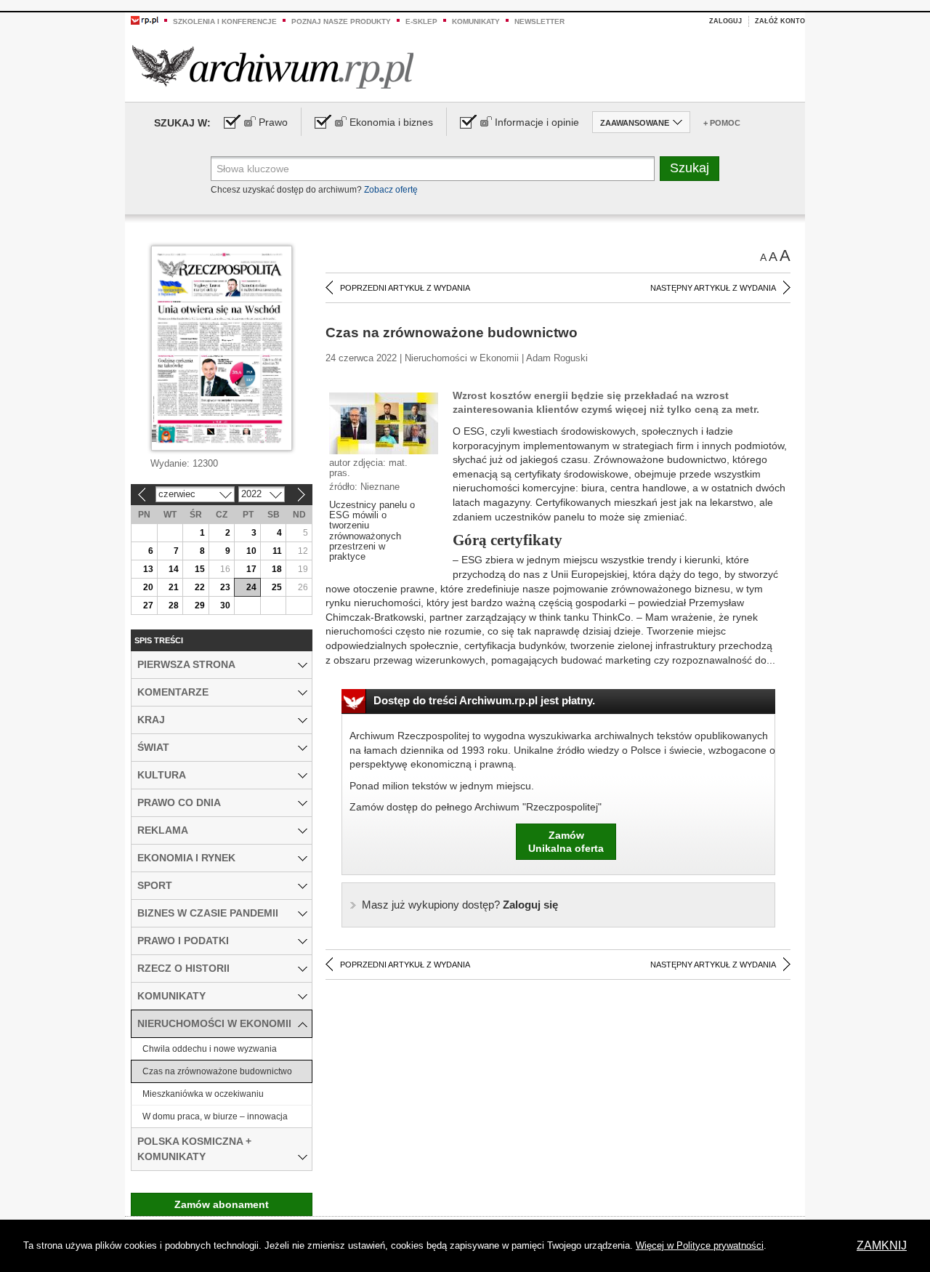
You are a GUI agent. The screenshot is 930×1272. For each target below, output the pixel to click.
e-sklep (421, 21)
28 (174, 605)
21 (174, 587)
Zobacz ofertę (391, 190)
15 (200, 569)
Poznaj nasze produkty (341, 21)
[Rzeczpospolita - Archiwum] (272, 67)
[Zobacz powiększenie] (383, 422)
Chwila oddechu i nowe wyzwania (209, 1049)
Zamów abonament (221, 1204)
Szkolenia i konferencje (225, 21)
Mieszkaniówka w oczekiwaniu (203, 1094)
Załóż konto (780, 21)
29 (200, 605)
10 (251, 551)
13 (148, 569)
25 (277, 587)
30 (225, 605)
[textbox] (433, 168)
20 (148, 587)
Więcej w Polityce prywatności (700, 1245)
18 (277, 569)
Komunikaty (476, 21)
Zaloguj (725, 21)
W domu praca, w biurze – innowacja (215, 1116)
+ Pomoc (721, 122)
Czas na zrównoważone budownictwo (217, 1071)
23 (225, 587)
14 (174, 569)
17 (251, 569)
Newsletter (539, 21)
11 (277, 551)
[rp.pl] (144, 19)
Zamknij (882, 1245)
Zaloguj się (460, 904)
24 (251, 587)
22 (200, 587)
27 (148, 605)
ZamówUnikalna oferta (566, 841)
